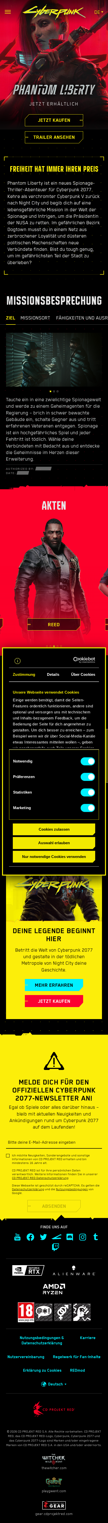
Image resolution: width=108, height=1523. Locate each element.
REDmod (77, 1370)
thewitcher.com (54, 1468)
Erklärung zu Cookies (42, 1370)
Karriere (88, 1338)
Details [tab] (53, 674)
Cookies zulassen (54, 829)
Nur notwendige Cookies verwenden (54, 856)
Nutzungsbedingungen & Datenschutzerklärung (42, 1340)
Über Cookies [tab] (83, 674)
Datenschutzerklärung (28, 1189)
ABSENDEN (54, 1206)
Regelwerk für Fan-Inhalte (77, 1357)
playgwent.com (54, 1491)
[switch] (88, 777)
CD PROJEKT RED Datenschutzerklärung (40, 1178)
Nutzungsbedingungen (72, 1189)
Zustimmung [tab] (24, 674)
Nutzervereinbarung (26, 1357)
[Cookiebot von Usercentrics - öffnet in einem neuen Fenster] (74, 660)
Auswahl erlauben (54, 843)
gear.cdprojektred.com (54, 1514)
